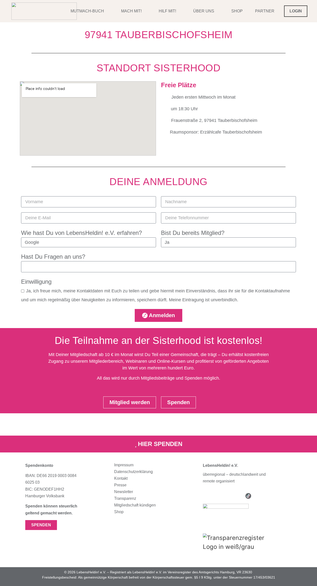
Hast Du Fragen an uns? (53, 256)
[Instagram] (206, 496)
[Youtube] (227, 496)
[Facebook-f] (216, 496)
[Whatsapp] (259, 496)
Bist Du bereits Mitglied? (192, 232)
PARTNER (264, 11)
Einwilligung (36, 281)
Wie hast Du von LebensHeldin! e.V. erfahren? (81, 232)
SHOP (237, 11)
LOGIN (296, 11)
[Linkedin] (237, 496)
